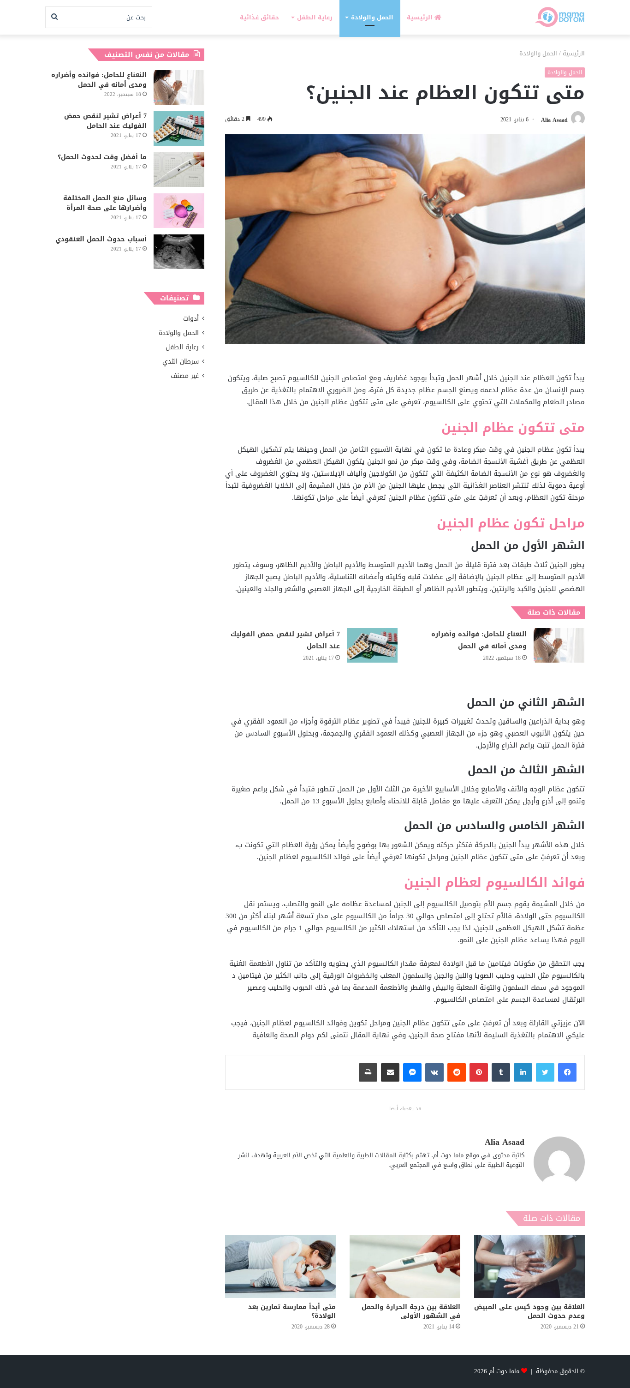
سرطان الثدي (180, 361)
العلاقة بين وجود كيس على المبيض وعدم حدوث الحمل (529, 1311)
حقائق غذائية (259, 17)
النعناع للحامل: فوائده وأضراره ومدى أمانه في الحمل (479, 640)
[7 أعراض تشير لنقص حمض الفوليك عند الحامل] (372, 645)
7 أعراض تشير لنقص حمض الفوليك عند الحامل (285, 640)
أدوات (191, 318)
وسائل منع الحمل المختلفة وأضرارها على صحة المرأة (105, 203)
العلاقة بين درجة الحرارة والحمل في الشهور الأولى (411, 1311)
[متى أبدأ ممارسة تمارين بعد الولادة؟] (280, 1266)
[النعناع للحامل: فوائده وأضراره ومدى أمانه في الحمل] (559, 645)
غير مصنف (185, 376)
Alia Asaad (554, 119)
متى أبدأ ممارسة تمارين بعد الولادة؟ (292, 1311)
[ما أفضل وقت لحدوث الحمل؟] (179, 169)
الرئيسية (420, 17)
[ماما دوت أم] (559, 17)
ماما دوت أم (504, 1371)
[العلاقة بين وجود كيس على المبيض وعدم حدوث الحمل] (529, 1266)
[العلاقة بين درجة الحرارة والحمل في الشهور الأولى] (405, 1266)
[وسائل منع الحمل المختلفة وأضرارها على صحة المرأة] (179, 210)
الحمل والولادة (372, 17)
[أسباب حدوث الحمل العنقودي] (179, 251)
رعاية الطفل (315, 17)
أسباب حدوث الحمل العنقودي (101, 239)
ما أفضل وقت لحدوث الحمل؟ (102, 157)
